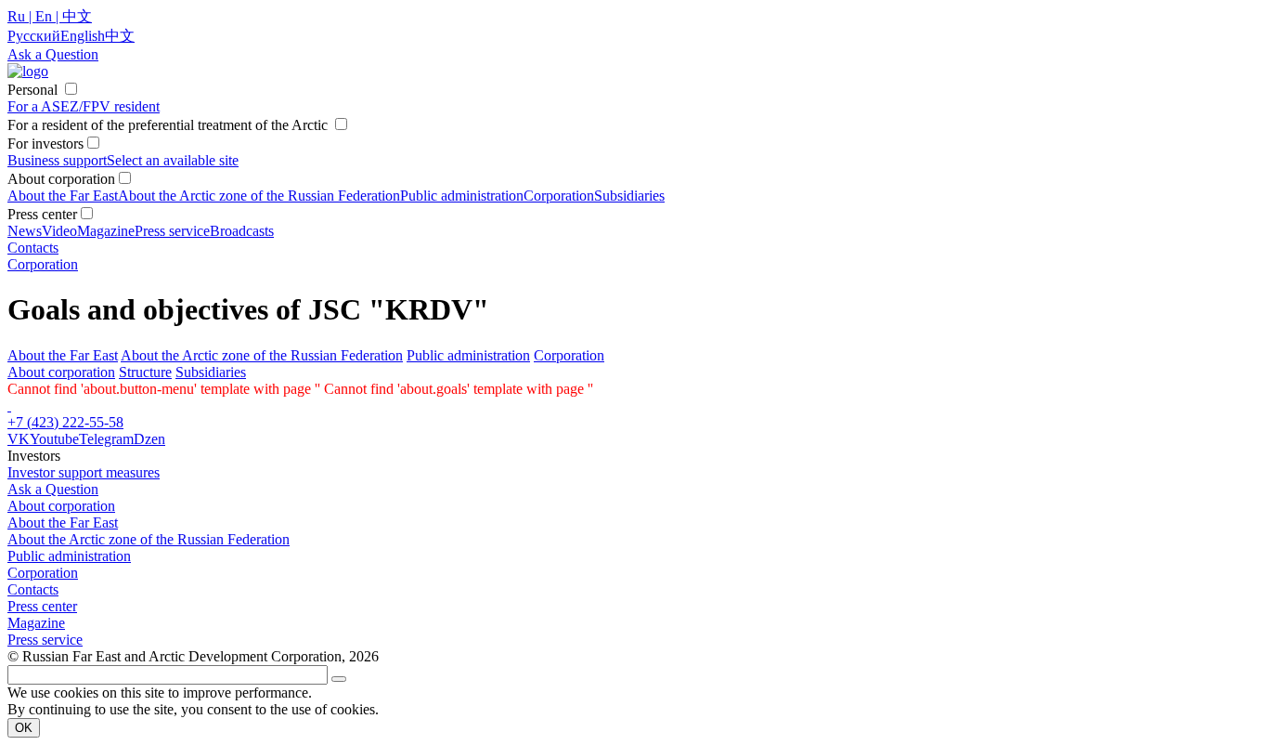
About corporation (61, 372)
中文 (120, 36)
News (24, 231)
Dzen (149, 439)
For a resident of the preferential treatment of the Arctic (167, 125)
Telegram (106, 439)
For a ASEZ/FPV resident (83, 106)
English (82, 36)
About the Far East (62, 195)
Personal (32, 90)
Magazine (106, 231)
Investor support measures (83, 472)
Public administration (462, 195)
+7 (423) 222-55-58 (65, 422)
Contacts (32, 247)
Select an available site (173, 160)
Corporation (559, 195)
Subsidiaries (629, 195)
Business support (57, 160)
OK (23, 728)
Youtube (54, 439)
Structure (145, 372)
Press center (42, 606)
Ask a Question (52, 489)
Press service (172, 231)
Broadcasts (242, 231)
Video (59, 231)
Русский (33, 36)
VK (18, 439)
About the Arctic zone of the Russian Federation (259, 195)
